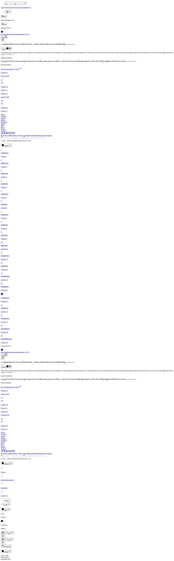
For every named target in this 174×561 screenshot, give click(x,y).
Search (8, 7)
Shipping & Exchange (45, 135)
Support (3, 131)
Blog (2, 125)
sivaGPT (3, 7)
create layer (7, 546)
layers (6, 510)
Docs (2, 127)
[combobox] (6, 502)
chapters (6, 146)
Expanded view (6, 559)
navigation (7, 464)
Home (3, 114)
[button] (87, 40)
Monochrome (5, 557)
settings (6, 552)
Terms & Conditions (7, 135)
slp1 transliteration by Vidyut (10, 69)
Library (13, 7)
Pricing (28, 7)
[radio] (2, 521)
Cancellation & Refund (30, 135)
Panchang (19, 7)
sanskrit (4, 49)
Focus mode (5, 555)
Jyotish (24, 7)
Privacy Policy (18, 135)
